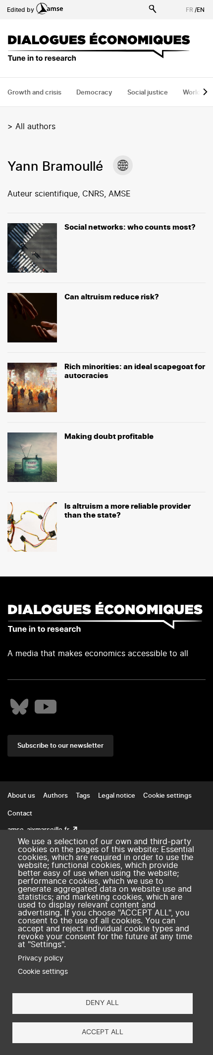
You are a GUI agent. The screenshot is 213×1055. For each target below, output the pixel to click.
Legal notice (116, 796)
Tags (83, 796)
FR (189, 10)
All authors (35, 127)
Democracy (94, 93)
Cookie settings (167, 796)
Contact (19, 814)
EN (201, 10)
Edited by (20, 10)
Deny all (102, 1003)
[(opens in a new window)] (123, 165)
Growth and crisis (34, 93)
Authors (55, 796)
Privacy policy (40, 958)
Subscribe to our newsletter (60, 746)
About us (21, 796)
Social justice (147, 93)
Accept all (102, 1032)
